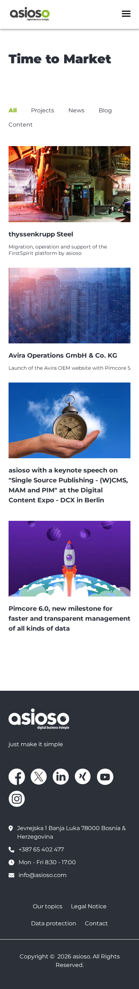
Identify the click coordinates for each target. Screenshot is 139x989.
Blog (105, 110)
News (76, 110)
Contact (96, 923)
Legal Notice (89, 906)
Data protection (53, 923)
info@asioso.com (43, 875)
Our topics (47, 906)
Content (21, 124)
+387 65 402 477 (41, 849)
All (13, 110)
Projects (42, 110)
